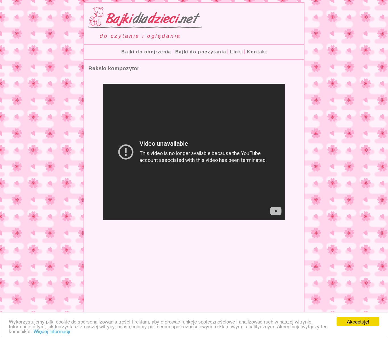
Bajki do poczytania (200, 51)
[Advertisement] (194, 274)
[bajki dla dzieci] (143, 26)
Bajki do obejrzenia (146, 51)
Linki (236, 51)
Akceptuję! (358, 321)
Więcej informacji (52, 331)
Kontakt (257, 51)
